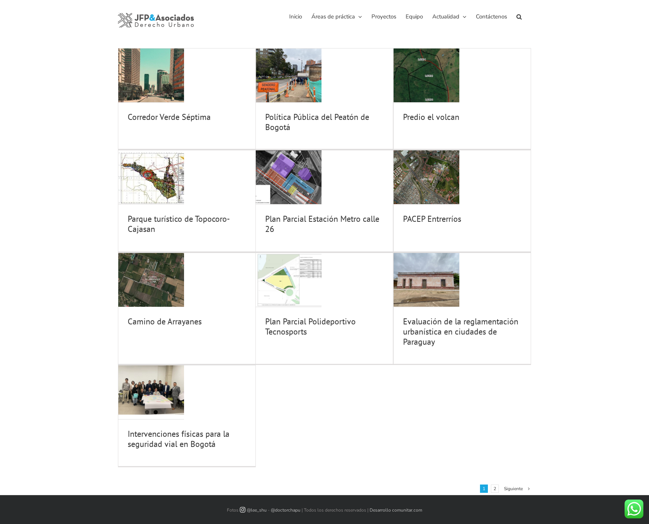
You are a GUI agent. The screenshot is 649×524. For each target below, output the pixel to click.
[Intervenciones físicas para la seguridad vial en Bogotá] (151, 390)
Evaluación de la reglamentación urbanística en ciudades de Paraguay (460, 331)
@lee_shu (257, 510)
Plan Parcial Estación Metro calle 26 (322, 224)
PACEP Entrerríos (432, 219)
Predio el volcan (431, 117)
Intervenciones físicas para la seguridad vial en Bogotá (178, 439)
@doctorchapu (285, 510)
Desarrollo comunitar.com (396, 510)
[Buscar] (519, 16)
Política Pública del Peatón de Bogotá (317, 122)
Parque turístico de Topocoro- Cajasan (178, 224)
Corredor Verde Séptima (169, 117)
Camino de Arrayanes (165, 321)
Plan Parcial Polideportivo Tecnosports (310, 326)
